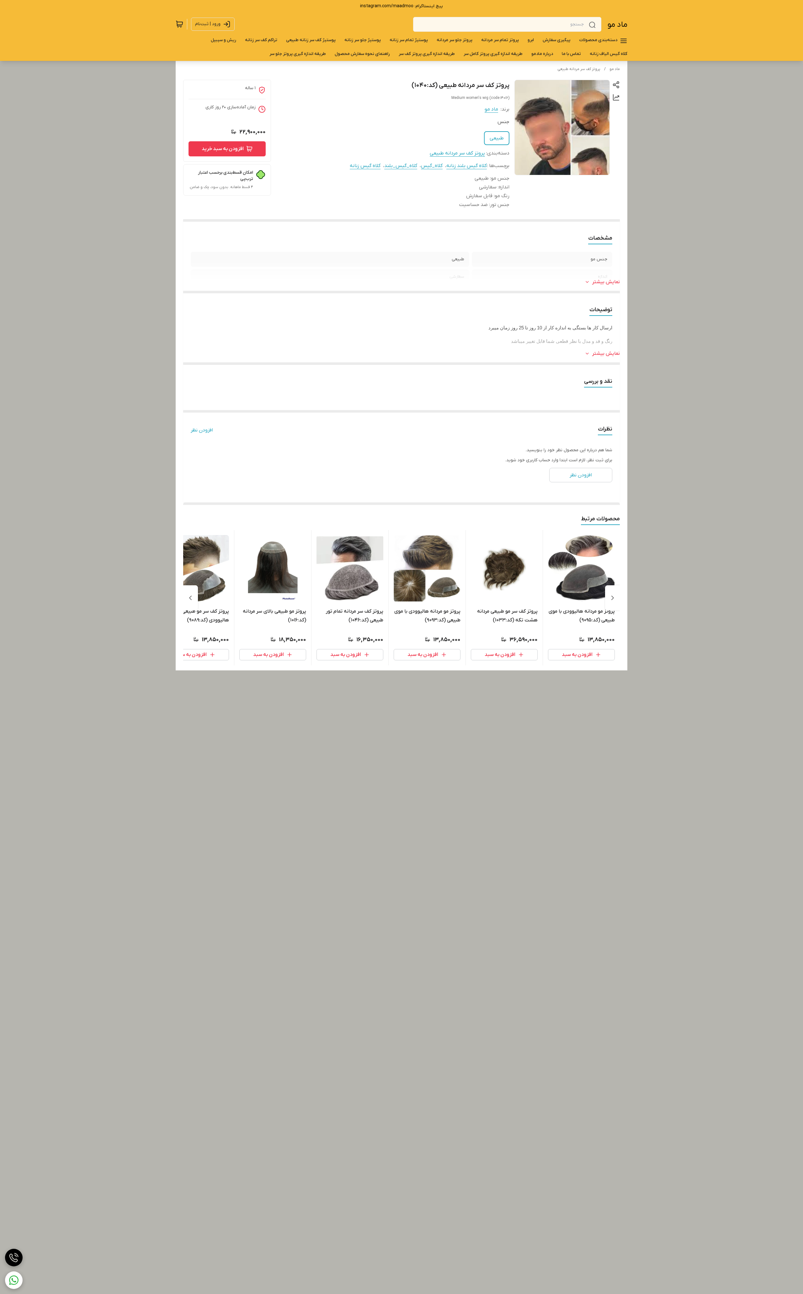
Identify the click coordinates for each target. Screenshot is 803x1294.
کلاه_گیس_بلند (400, 166)
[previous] (612, 597)
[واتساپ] (14, 1280)
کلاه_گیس (432, 166)
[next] (190, 597)
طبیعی (497, 138)
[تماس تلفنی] (14, 1257)
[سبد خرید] (179, 24)
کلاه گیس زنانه (365, 166)
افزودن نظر (202, 430)
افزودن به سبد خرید (223, 149)
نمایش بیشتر (606, 282)
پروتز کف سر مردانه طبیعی (578, 69)
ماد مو (617, 24)
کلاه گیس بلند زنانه (466, 166)
